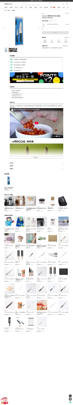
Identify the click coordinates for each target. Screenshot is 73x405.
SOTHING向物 (17, 244)
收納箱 (33, 5)
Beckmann (6, 244)
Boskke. (27, 227)
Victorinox (49, 244)
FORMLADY (6, 294)
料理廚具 (8, 10)
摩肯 (5, 227)
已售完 (55, 32)
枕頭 (28, 5)
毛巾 (30, 5)
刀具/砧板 (13, 10)
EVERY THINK (39, 244)
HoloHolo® (28, 244)
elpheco (5, 206)
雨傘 (36, 5)
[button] (6, 50)
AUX (27, 206)
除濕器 (26, 5)
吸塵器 (38, 5)
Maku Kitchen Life (29, 277)
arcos (5, 186)
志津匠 (59, 244)
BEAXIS (49, 227)
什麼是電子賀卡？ (66, 45)
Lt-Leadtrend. (60, 206)
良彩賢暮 (59, 227)
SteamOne (39, 227)
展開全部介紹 (36, 157)
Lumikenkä (17, 227)
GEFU (16, 277)
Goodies (22, 5)
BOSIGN (38, 206)
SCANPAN (17, 327)
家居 (5, 10)
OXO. (27, 327)
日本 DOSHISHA (50, 206)
